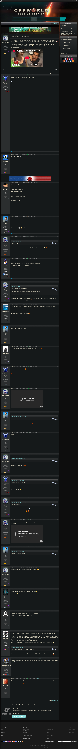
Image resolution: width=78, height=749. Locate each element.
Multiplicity (3, 733)
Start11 (2, 729)
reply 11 (24, 416)
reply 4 (20, 241)
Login (14, 25)
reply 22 (21, 647)
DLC (57, 19)
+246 (5, 168)
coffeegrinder (5, 353)
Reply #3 (12, 182)
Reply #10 (13, 346)
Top (57, 74)
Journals (27, 19)
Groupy (2, 735)
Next (55, 73)
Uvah (5, 596)
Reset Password (71, 732)
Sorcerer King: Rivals (26, 738)
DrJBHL (5, 223)
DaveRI (5, 618)
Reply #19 (13, 546)
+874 (5, 603)
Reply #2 (12, 154)
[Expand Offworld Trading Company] (60, 39)
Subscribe (74, 741)
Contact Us (48, 736)
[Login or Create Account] (73, 1)
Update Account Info (72, 733)
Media (15, 19)
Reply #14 (13, 432)
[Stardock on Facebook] (65, 59)
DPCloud (5, 161)
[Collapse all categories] (76, 39)
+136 (5, 359)
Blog (22, 0)
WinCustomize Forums (28, 37)
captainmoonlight (6, 665)
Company (49, 724)
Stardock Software (8, 33)
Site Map (46, 747)
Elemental (25, 727)
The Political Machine (26, 733)
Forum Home (5, 25)
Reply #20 (13, 567)
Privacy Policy (32, 747)
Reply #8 (12, 304)
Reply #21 (13, 589)
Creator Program (50, 735)
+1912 (6, 271)
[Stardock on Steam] (74, 59)
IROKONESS (6, 685)
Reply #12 (13, 388)
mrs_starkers (5, 42)
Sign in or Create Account (18, 716)
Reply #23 (13, 631)
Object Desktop (3, 726)
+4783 (6, 229)
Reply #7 (12, 281)
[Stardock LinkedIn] (71, 61)
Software (5, 0)
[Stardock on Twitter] (63, 59)
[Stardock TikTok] (68, 61)
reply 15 (23, 480)
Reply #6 (12, 258)
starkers (5, 638)
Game (21, 19)
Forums (48, 738)
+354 (5, 89)
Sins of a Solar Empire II (27, 730)
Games (9, 0)
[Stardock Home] (1, 1)
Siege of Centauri (26, 736)
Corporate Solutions (4, 727)
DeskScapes (3, 732)
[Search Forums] (77, 1)
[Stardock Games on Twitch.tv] (70, 59)
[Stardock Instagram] (72, 59)
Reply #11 (13, 366)
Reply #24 (14, 658)
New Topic (54, 23)
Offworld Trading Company (27, 735)
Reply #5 (12, 236)
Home (3, 33)
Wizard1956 (5, 189)
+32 (6, 672)
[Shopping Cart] (75, 1)
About (48, 726)
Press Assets (49, 733)
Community (14, 0)
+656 (5, 692)
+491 (5, 623)
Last (57, 73)
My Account (71, 727)
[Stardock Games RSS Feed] (73, 61)
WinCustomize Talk (15, 33)
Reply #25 (13, 678)
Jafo (6, 265)
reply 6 (19, 286)
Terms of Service (38, 747)
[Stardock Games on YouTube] (67, 59)
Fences (2, 730)
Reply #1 (12, 74)
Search (10, 25)
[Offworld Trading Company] (31, 11)
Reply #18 (13, 519)
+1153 (6, 645)
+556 (5, 49)
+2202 (6, 196)
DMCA (43, 747)
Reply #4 (12, 216)
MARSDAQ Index (42, 19)
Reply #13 (13, 412)
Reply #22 (13, 610)
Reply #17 (13, 497)
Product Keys (71, 730)
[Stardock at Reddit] (64, 61)
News (19, 0)
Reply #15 (13, 454)
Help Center (71, 726)
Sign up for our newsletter (51, 741)
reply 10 (23, 458)
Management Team (50, 729)
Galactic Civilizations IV (27, 729)
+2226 (6, 318)
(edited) (37, 182)
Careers (48, 730)
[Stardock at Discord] (66, 61)
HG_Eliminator (5, 82)
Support (26, 0)
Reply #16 (13, 476)
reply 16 (24, 502)
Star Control (25, 732)
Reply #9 (12, 326)
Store (62, 19)
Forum (33, 19)
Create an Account (72, 729)
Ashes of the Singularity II (27, 726)
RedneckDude (5, 311)
